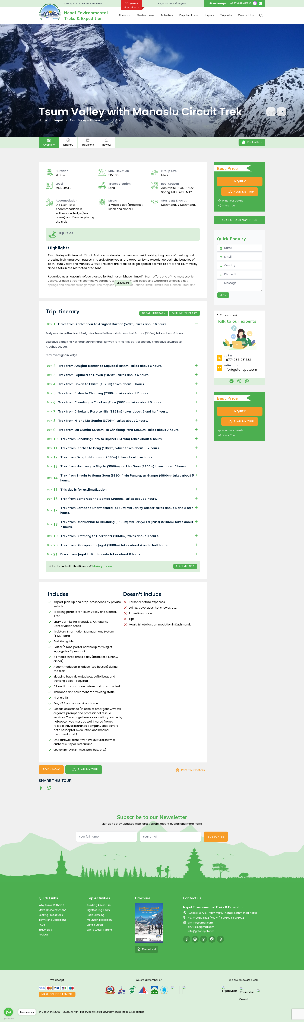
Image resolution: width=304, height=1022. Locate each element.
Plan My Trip (185, 566)
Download (149, 949)
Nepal (58, 120)
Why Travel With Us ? (51, 905)
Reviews (43, 934)
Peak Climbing (95, 915)
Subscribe (216, 837)
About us (124, 15)
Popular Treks (188, 15)
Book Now (51, 769)
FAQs (42, 925)
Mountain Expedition (99, 920)
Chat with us (254, 142)
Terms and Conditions (52, 920)
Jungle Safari (95, 925)
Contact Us (246, 15)
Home (43, 120)
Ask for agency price (240, 220)
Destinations (145, 15)
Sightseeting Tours (98, 910)
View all (243, 999)
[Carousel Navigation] (276, 111)
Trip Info (226, 15)
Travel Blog (45, 929)
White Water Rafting (99, 929)
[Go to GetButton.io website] (8, 1019)
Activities (166, 15)
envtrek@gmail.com (200, 922)
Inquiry (209, 15)
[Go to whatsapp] (8, 1012)
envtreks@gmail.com (201, 927)
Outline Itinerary (184, 313)
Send (223, 295)
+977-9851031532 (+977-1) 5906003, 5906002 (216, 917)
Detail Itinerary (153, 313)
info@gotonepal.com (201, 931)
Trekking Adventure (99, 905)
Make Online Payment (52, 910)
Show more (123, 282)
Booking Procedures (51, 915)
